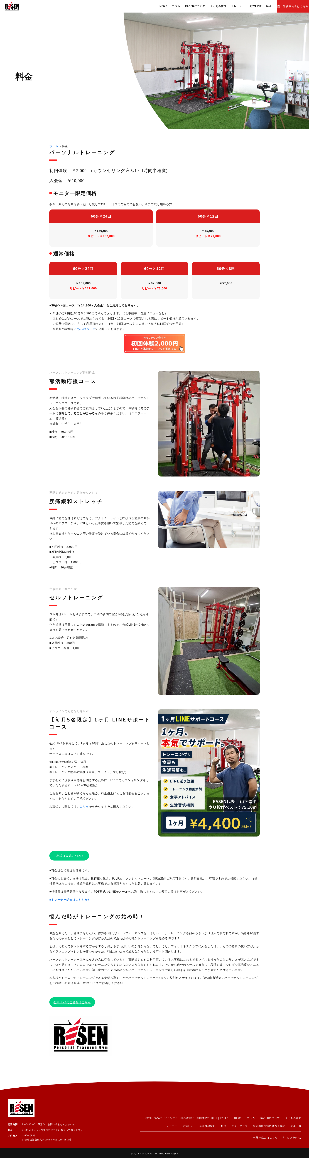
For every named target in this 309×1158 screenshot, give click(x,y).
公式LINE (256, 6)
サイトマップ (240, 1126)
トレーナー (238, 6)
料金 (269, 6)
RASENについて (195, 6)
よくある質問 (218, 6)
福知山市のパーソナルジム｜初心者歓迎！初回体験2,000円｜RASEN (187, 1118)
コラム (176, 6)
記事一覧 (296, 1126)
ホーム (53, 146)
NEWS (164, 6)
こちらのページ (84, 329)
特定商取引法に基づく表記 (269, 1126)
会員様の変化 (207, 1126)
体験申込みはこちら (296, 6)
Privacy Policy (292, 1137)
